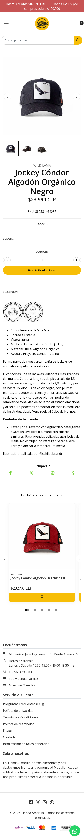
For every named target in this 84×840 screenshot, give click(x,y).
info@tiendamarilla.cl (24, 679)
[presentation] (7, 96)
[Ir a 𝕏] (38, 802)
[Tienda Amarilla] (42, 23)
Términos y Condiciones (20, 717)
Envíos (8, 730)
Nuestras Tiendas (22, 685)
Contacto (9, 737)
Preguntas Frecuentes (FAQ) (23, 704)
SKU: (31, 212)
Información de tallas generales (26, 744)
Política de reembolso (18, 724)
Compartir (42, 466)
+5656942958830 (21, 672)
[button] (26, 610)
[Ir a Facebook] (31, 802)
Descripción (10, 292)
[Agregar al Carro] (42, 597)
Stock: (41, 224)
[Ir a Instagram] (45, 802)
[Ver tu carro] (79, 23)
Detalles (8, 238)
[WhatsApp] (52, 802)
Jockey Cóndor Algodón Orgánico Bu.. (39, 578)
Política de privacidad (18, 711)
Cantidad (42, 252)
